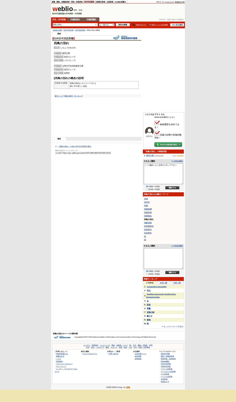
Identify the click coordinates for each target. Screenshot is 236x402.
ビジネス (87, 345)
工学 (134, 345)
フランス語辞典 (166, 369)
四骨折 (147, 202)
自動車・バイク (122, 345)
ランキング (78, 96)
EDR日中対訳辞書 (63, 38)
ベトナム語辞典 (166, 376)
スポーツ (114, 347)
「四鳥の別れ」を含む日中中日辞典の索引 (74, 146)
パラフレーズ (70, 60)
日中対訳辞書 (80, 30)
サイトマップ (61, 366)
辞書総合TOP (180, 2)
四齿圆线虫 (149, 226)
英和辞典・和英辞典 (168, 359)
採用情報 (138, 359)
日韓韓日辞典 (100, 2)
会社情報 (138, 356)
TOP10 (149, 283)
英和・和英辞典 (77, 2)
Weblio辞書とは (62, 354)
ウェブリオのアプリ (89, 354)
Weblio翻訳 (165, 361)
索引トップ (59, 96)
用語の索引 (68, 96)
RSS (128, 387)
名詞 (66, 57)
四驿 (146, 199)
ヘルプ (58, 359)
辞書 (53, 2)
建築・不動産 (143, 345)
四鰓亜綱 (148, 209)
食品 (125, 347)
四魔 (146, 206)
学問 (150, 345)
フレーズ (72, 57)
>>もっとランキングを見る (172, 326)
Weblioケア (165, 382)
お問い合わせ (113, 354)
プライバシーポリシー (64, 364)
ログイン (169, 2)
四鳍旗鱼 (148, 216)
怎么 (149, 290)
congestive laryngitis (156, 287)
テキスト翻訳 (149, 161)
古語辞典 (110, 2)
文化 (87, 347)
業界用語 (95, 345)
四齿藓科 (148, 233)
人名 (130, 347)
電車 (113, 345)
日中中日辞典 (89, 2)
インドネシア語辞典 (168, 371)
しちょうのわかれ (68, 47)
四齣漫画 (148, 223)
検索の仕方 (60, 356)
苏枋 (149, 305)
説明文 (67, 73)
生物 (120, 347)
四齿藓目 (148, 229)
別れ (85, 86)
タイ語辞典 (165, 374)
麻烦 (149, 320)
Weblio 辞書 (57, 30)
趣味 (107, 347)
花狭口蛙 (150, 312)
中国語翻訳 (91, 19)
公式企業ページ (140, 354)
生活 (92, 347)
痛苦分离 (66, 53)
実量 (149, 308)
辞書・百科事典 (144, 347)
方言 (135, 347)
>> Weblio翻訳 (177, 161)
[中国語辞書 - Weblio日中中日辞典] (62, 11)
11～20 (163, 283)
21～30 (177, 283)
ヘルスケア (100, 347)
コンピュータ (105, 345)
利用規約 (59, 361)
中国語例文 (75, 19)
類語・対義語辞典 (63, 2)
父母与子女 (67, 66)
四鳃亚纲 (148, 212)
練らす (150, 316)
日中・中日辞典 (59, 19)
